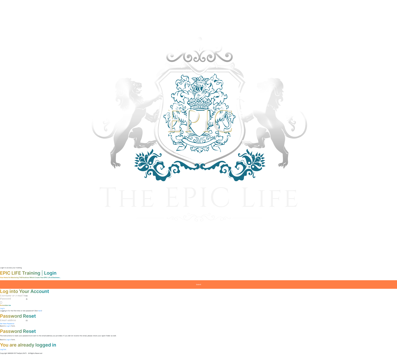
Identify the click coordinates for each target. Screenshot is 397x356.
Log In (8, 326)
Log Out (3, 349)
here (40, 311)
